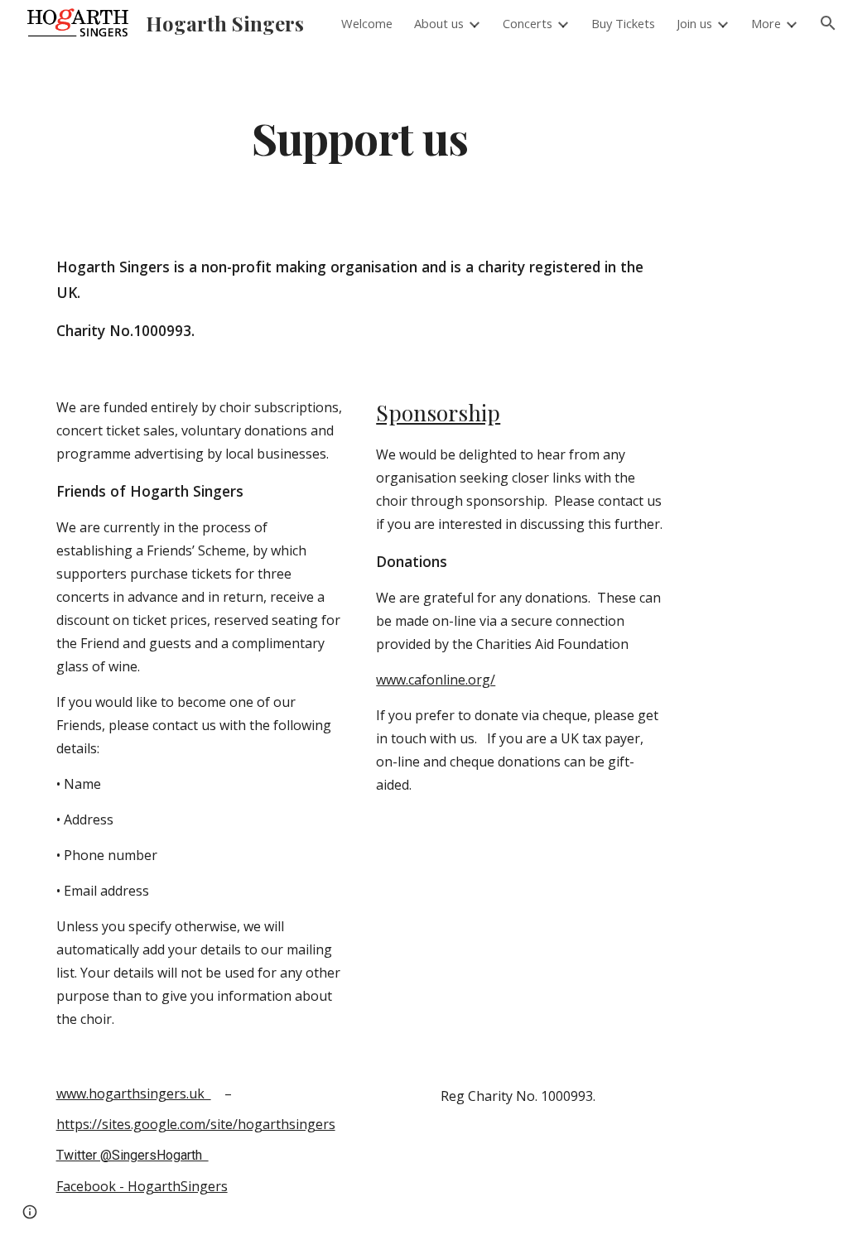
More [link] (766, 23)
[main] (360, 137)
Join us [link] (694, 23)
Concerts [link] (527, 23)
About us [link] (439, 23)
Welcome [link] (367, 23)
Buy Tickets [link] (623, 23)
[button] (828, 23)
